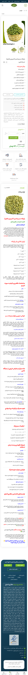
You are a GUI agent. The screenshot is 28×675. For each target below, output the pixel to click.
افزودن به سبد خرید (13, 138)
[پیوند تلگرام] (4, 62)
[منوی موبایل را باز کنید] (25, 5)
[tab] (22, 187)
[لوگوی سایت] (14, 5)
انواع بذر (20, 11)
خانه (24, 11)
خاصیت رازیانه (19, 115)
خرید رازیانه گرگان (11, 115)
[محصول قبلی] (4, 13)
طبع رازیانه (10, 120)
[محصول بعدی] (1, 13)
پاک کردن (5, 133)
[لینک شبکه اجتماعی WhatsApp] (7, 62)
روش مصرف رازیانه (16, 118)
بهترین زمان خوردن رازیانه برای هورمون (12, 113)
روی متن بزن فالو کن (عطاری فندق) (14, 541)
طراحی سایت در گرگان (17, 667)
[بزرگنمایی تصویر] (22, 42)
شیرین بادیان (15, 120)
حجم (23, 133)
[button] (20, 565)
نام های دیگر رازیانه (6, 121)
